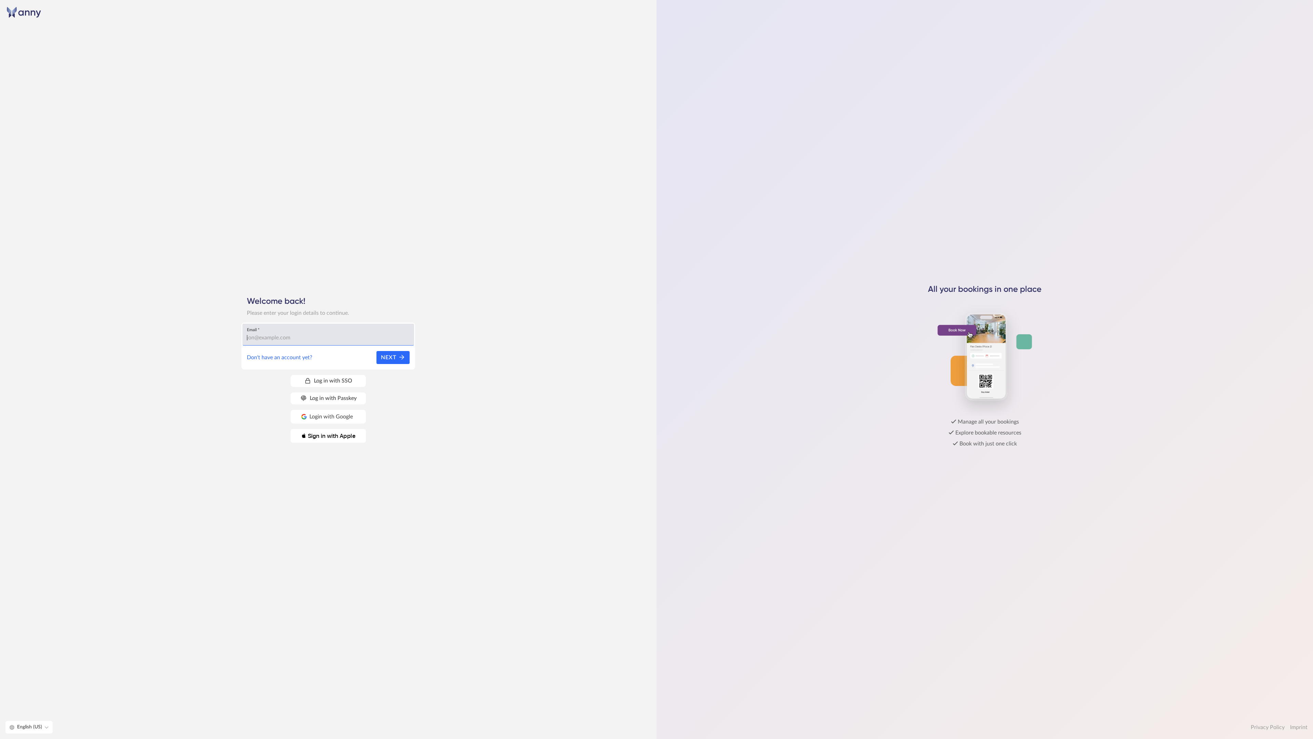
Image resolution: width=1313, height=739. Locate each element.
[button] (328, 436)
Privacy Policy (1268, 727)
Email (253, 330)
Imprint (1299, 727)
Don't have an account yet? (279, 357)
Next (389, 357)
